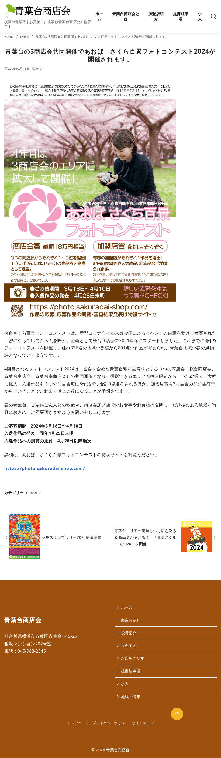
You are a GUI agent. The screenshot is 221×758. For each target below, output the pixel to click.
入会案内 (129, 645)
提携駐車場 (181, 16)
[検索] (213, 16)
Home (9, 36)
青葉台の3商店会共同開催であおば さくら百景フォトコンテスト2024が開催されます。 (102, 36)
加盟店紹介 (156, 16)
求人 (200, 16)
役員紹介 (129, 632)
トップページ (78, 722)
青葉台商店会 (117, 749)
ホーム (99, 16)
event (25, 36)
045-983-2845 (32, 651)
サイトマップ (143, 722)
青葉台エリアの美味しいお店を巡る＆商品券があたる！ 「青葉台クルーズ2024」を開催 (145, 537)
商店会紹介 (130, 620)
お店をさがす (132, 658)
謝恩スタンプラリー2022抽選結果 (71, 537)
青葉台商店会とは (126, 16)
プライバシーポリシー (110, 722)
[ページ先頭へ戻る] (177, 714)
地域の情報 (130, 696)
